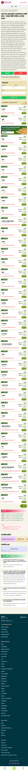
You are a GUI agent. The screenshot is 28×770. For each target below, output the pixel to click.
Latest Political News (6, 728)
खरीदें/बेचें (24, 113)
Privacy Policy (4, 750)
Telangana (4, 701)
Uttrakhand (4, 681)
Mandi (6, 9)
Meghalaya (4, 676)
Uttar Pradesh (4, 673)
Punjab (2, 688)
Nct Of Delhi (4, 654)
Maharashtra (4, 651)
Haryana (3, 713)
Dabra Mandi (4, 637)
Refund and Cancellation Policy (9, 755)
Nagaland (3, 708)
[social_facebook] (10, 763)
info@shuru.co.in (8, 620)
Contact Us (4, 745)
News (2, 723)
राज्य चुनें (3, 85)
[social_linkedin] (15, 763)
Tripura (3, 703)
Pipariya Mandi (4, 627)
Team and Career (5, 752)
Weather (3, 735)
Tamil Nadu (4, 693)
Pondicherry (4, 661)
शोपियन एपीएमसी (14, 549)
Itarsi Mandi (4, 629)
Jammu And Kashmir (6, 698)
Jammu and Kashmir (13, 9)
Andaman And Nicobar (6, 669)
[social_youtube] (12, 763)
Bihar (2, 644)
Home (2, 9)
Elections (3, 725)
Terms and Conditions (6, 747)
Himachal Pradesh (5, 715)
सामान (3, 90)
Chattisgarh (4, 646)
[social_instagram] (18, 763)
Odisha (3, 666)
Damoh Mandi (4, 632)
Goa (2, 659)
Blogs (2, 733)
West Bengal (4, 710)
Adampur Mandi (5, 634)
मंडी (16, 6)
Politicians (3, 730)
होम (12, 6)
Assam (2, 696)
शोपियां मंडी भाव (20, 539)
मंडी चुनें (15, 85)
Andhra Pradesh (5, 686)
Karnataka (3, 656)
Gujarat (3, 671)
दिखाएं (13, 97)
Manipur (3, 683)
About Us (22, 617)
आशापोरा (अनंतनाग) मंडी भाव (8, 539)
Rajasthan (3, 678)
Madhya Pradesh (5, 649)
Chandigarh (4, 705)
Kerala (2, 664)
